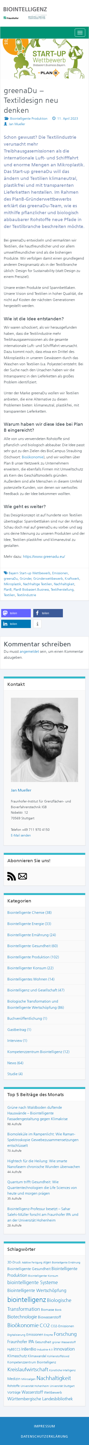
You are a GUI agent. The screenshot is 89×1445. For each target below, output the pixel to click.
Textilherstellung (62, 590)
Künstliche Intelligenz (62, 1370)
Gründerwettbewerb (48, 579)
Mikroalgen (28, 1379)
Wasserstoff (32, 1392)
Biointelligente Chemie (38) (29, 912)
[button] (16, 613)
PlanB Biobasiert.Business (31, 590)
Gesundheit (43, 1342)
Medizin (13, 1378)
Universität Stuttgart (62, 1386)
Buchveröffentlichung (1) (27, 1018)
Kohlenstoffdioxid (58, 1356)
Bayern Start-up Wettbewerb (29, 573)
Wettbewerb (53, 1392)
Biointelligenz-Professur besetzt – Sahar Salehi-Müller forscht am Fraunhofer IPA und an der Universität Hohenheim (42, 1214)
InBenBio (28, 1349)
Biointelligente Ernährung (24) (31, 935)
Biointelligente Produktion (28, 119)
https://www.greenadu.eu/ (44, 556)
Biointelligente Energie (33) (29, 923)
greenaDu (11, 579)
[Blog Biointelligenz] (44, 13)
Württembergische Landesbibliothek (40, 1398)
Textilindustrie (26, 595)
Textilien (9, 595)
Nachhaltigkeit (64, 584)
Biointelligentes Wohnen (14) (30, 979)
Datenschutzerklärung (44, 1436)
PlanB (8, 590)
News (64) (15, 1063)
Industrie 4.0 (45, 1349)
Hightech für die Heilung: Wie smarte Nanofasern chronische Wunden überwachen (43, 1164)
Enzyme (48, 1334)
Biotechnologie (22, 1317)
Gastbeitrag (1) (19, 1029)
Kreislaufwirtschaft (27, 1369)
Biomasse (47, 1309)
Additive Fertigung (32, 1262)
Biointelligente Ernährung (66, 1262)
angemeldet (29, 651)
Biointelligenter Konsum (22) (30, 968)
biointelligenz (26, 1300)
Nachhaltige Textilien (37, 584)
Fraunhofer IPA (20, 1341)
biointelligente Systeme (32, 1282)
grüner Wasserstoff (64, 1342)
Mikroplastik (12, 584)
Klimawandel (37, 1356)
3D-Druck (14, 1262)
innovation (64, 1349)
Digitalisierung (16, 1334)
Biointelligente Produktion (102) (33, 957)
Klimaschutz (17, 1356)
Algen (47, 1262)
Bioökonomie (32, 457)
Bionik (58, 1309)
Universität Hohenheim (35, 1386)
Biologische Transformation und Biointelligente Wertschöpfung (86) (35, 1004)
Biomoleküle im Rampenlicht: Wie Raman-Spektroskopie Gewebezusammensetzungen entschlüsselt (43, 1140)
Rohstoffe (13, 1386)
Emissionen (60, 573)
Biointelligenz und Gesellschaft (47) (35, 990)
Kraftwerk (72, 579)
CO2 (45, 1325)
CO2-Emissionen (62, 1326)
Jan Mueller (17, 124)
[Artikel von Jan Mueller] (44, 739)
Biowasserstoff (49, 1317)
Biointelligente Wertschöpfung (36, 1290)
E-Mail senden (21, 835)
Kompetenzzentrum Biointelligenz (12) (38, 1051)
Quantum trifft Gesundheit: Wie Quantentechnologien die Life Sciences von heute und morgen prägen (42, 1188)
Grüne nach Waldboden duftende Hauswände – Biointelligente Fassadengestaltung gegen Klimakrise (37, 1113)
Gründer (26, 579)
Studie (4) (15, 1074)
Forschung (65, 1334)
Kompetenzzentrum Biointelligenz (31, 1362)
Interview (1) (17, 1040)
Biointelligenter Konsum (43, 1275)
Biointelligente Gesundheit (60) (32, 946)
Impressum (44, 1426)
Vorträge (14, 1392)
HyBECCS (13, 1349)
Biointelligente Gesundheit (29, 1269)
